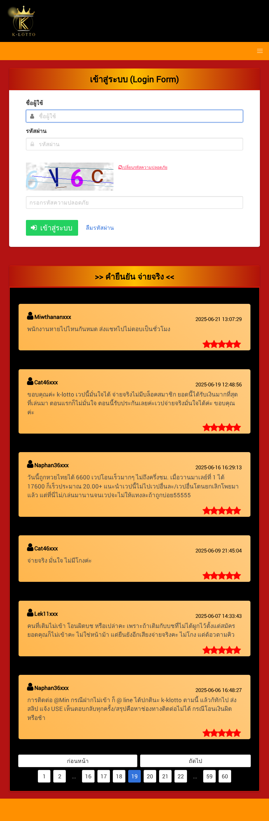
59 (209, 776)
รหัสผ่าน (36, 130)
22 (181, 776)
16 (88, 776)
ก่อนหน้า (78, 760)
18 (119, 776)
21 (165, 776)
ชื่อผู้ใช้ (34, 102)
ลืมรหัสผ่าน (100, 227)
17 (104, 776)
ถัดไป (195, 760)
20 (150, 776)
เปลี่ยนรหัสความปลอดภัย (144, 167)
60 (225, 776)
